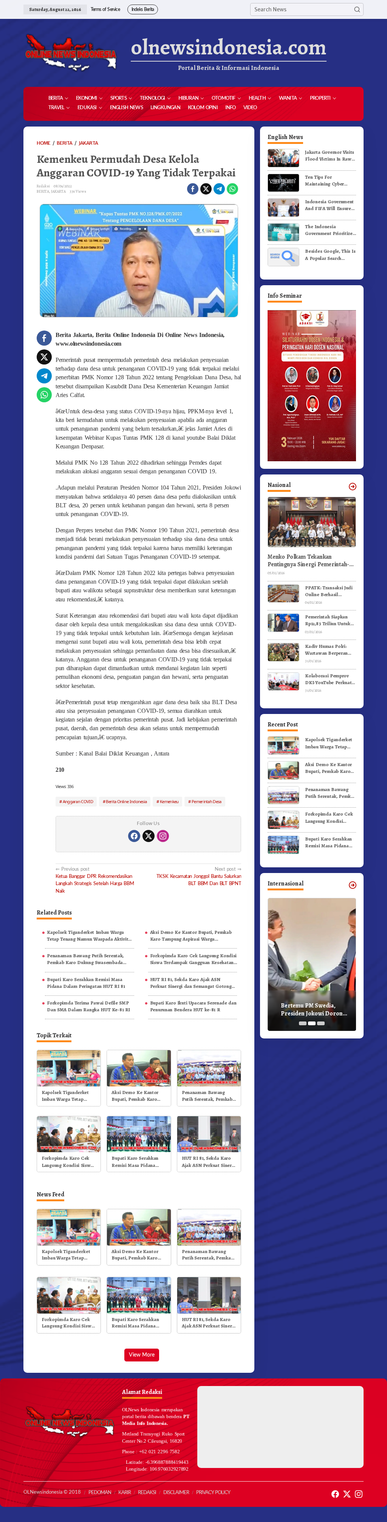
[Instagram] (163, 836)
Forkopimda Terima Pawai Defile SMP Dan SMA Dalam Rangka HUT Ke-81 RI (88, 1006)
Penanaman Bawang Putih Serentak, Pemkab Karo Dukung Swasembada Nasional (85, 959)
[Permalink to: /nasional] (352, 486)
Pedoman (99, 1492)
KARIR (124, 1492)
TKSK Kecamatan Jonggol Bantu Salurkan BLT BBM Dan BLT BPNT (198, 876)
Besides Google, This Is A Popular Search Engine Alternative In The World (330, 254)
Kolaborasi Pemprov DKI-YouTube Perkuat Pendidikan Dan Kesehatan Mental (328, 679)
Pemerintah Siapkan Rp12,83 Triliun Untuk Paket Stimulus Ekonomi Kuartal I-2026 (327, 620)
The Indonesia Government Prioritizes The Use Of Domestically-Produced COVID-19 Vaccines (330, 230)
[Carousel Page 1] (303, 1023)
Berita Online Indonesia (126, 801)
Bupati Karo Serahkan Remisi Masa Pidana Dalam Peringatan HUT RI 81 (86, 982)
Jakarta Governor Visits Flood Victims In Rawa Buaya (329, 155)
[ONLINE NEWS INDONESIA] (70, 53)
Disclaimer (176, 1492)
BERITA (43, 191)
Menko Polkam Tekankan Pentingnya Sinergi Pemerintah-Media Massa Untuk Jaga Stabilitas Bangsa (311, 561)
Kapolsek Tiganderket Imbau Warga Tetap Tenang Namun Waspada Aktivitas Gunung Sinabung (90, 936)
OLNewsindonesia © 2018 (52, 1492)
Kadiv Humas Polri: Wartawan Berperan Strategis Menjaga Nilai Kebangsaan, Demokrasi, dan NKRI (330, 650)
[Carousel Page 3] (321, 1023)
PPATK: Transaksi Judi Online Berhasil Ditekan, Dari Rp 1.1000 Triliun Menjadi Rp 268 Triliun (330, 591)
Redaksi (147, 1492)
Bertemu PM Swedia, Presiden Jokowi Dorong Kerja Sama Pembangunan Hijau (315, 1010)
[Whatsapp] (232, 189)
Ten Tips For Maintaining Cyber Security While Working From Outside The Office (330, 180)
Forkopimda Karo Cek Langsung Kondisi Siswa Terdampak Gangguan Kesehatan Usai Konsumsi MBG (193, 959)
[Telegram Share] (219, 189)
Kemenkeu (169, 801)
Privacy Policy (213, 1492)
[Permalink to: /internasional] (352, 885)
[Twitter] (148, 836)
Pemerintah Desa (206, 801)
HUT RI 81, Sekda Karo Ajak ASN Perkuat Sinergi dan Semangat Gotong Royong (191, 983)
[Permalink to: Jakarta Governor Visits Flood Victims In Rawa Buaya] (283, 158)
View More (142, 1355)
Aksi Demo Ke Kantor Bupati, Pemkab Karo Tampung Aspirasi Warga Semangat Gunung (191, 936)
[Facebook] (134, 836)
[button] (357, 9)
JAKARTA (58, 191)
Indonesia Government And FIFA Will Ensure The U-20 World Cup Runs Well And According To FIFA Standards (329, 205)
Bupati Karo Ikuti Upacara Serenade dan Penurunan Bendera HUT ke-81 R (193, 1006)
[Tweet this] (206, 189)
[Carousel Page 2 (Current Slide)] (312, 1023)
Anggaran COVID (78, 801)
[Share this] (192, 189)
